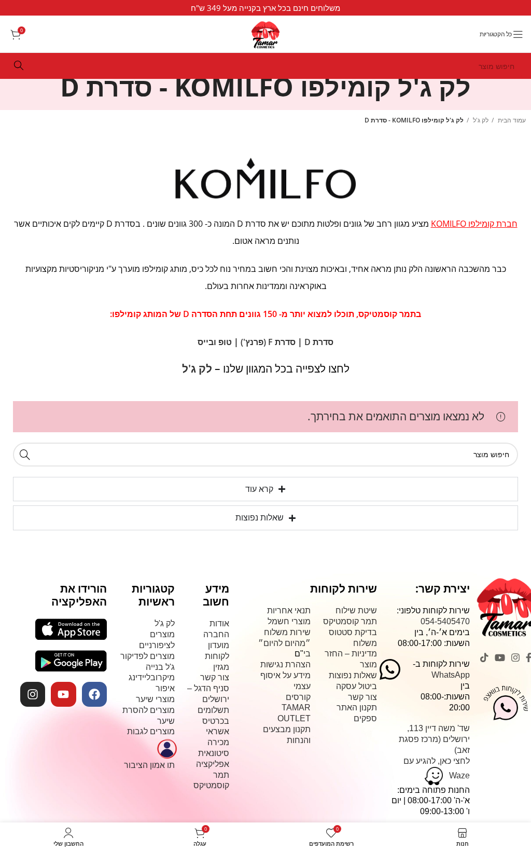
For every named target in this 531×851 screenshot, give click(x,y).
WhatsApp (450, 674)
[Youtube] (63, 694)
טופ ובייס (215, 342)
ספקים (365, 718)
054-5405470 (445, 621)
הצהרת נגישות (285, 664)
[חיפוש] (19, 66)
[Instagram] (32, 694)
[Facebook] (94, 694)
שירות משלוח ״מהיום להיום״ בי (284, 643)
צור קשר (362, 697)
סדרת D (318, 342)
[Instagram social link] (515, 657)
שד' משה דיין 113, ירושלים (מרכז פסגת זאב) (434, 739)
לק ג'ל (479, 120)
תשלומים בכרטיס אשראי (213, 721)
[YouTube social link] (500, 657)
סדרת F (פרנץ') (268, 342)
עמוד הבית (511, 120)
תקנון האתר (357, 707)
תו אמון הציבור (149, 765)
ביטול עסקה (356, 686)
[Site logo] (265, 30)
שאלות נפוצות (353, 675)
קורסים (298, 697)
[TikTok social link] (484, 657)
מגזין (221, 667)
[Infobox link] (265, 8)
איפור (165, 688)
